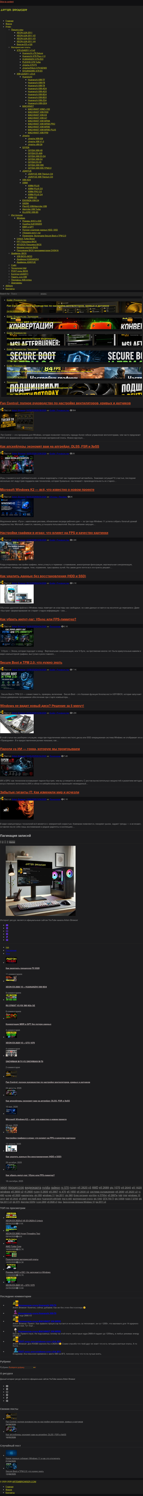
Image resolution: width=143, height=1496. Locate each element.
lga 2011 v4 (101, 1201)
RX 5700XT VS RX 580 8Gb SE (20, 1005)
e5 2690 (119, 1191)
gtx (140, 1198)
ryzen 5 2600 (41, 1191)
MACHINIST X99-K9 (37, 114)
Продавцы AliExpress (21, 279)
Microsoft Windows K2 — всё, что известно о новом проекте (47, 489)
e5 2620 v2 (131, 1191)
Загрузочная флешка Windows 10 (79, 1201)
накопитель (27, 1195)
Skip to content (7, 1)
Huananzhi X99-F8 (36, 82)
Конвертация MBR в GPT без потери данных (28, 1024)
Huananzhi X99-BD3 (37, 97)
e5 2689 (104, 1187)
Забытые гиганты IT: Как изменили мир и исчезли (39, 792)
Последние (11, 950)
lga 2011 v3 (6, 1201)
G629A (25, 203)
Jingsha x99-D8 (35, 144)
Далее (12, 841)
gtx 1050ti (119, 1198)
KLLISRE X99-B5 (30, 212)
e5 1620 (137, 1187)
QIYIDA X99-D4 (35, 159)
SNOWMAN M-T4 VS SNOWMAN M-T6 (24, 1061)
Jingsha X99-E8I (35, 138)
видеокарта (33, 1187)
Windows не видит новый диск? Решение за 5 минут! (42, 705)
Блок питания (81, 1195)
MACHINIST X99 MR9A (39, 120)
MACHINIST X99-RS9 (38, 111)
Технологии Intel (18, 267)
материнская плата (83, 1198)
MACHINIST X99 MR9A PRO (41, 123)
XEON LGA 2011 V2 (26, 35)
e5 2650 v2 (17, 1191)
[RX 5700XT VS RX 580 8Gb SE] (11, 999)
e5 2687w (113, 1195)
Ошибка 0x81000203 (32, 223)
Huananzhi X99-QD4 (37, 103)
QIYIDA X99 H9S (36, 164)
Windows (21, 217)
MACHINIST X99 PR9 (38, 132)
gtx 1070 (115, 1187)
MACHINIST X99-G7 (37, 117)
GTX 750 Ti (108, 1198)
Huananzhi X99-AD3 (37, 91)
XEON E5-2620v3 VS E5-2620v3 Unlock (24, 1220)
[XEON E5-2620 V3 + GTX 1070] (11, 1036)
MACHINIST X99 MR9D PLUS (42, 129)
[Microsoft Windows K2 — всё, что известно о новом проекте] (11, 1113)
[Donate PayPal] (7, 937)
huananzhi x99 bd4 (51, 1198)
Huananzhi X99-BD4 (37, 94)
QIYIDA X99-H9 (35, 150)
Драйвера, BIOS (19, 253)
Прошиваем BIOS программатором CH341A (38, 250)
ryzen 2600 (41, 1201)
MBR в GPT (28, 226)
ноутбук (93, 1195)
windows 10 (134, 1195)
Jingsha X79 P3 (29, 64)
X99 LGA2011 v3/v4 (26, 73)
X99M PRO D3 (35, 191)
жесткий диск (34, 1198)
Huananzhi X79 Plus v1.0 (33, 56)
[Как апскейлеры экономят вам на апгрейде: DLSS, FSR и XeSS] (11, 1094)
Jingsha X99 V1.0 (36, 141)
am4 (2, 1198)
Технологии (32, 316)
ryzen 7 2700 (131, 1198)
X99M (25, 182)
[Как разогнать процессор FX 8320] (11, 962)
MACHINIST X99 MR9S (39, 126)
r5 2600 (28, 1191)
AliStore (9, 285)
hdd (120, 1195)
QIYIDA (25, 147)
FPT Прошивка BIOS (27, 241)
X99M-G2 (32, 197)
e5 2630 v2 (83, 1191)
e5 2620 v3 (84, 1187)
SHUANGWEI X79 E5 (32, 70)
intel (125, 1195)
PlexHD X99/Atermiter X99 (34, 206)
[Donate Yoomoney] (7, 940)
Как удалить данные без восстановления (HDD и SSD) (43, 576)
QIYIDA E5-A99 (35, 153)
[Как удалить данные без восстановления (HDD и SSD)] (11, 1150)
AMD (95, 1187)
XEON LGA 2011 (24, 32)
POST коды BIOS (19, 270)
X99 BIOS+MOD (24, 256)
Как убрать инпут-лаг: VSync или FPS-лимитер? (38, 619)
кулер (8, 1195)
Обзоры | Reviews (58, 496)
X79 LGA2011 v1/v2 (26, 50)
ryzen (73, 1187)
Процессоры (17, 29)
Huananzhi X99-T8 (36, 85)
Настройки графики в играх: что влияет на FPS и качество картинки (54, 532)
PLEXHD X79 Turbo (31, 61)
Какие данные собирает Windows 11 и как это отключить (33, 1458)
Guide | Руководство (16, 299)
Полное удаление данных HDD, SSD (40, 229)
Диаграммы (16, 282)
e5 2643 (14, 1198)
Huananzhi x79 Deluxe (32, 53)
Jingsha (25, 135)
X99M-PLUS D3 (35, 188)
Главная (9, 20)
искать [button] (43, 294)
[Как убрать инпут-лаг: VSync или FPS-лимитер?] (11, 1169)
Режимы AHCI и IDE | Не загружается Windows (28, 1272)
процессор (16, 1187)
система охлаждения (102, 1191)
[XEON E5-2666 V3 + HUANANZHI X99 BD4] (11, 980)
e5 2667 (53, 1191)
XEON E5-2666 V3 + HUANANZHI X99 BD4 (26, 986)
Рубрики (4, 1367)
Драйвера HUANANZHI (28, 259)
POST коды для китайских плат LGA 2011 (39, 1341)
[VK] (7, 928)
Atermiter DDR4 (28, 1201)
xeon (3, 1187)
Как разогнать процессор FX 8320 (23, 968)
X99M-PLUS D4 (35, 194)
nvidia (46, 1187)
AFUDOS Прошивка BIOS (29, 244)
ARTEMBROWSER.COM (24, 1481)
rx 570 (65, 1187)
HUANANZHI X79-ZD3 (32, 58)
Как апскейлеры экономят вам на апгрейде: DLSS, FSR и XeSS (49, 446)
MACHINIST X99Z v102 (39, 109)
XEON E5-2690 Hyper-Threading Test (23, 1233)
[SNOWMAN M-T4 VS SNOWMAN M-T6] (11, 1055)
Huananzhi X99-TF (36, 79)
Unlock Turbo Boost (26, 238)
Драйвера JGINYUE (26, 262)
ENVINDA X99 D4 (30, 200)
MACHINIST (28, 106)
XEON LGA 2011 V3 (26, 38)
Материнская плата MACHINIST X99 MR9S (39, 1321)
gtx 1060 (98, 1198)
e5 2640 (126, 1187)
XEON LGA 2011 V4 (26, 41)
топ (7, 947)
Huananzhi (27, 76)
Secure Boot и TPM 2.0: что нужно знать (31, 662)
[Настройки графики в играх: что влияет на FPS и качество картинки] (11, 1132)
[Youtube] (7, 925)
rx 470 (62, 1191)
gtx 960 (69, 1195)
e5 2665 (23, 1198)
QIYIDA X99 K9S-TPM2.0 (39, 167)
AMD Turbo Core (13, 1246)
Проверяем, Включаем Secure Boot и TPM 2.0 (44, 235)
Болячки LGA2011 (19, 273)
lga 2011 (60, 1195)
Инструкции (17, 214)
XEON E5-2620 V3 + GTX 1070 (20, 1042)
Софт (13, 265)
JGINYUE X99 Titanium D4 (40, 173)
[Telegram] (7, 934)
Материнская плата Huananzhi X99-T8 (37, 1305)
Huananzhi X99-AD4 (37, 88)
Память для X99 (19, 276)
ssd (7, 1198)
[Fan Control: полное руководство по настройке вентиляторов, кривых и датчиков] (11, 1076)
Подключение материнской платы (22, 1259)
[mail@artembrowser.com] (7, 931)
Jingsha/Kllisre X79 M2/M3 (34, 67)
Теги (8, 953)
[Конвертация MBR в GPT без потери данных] (11, 1018)
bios (60, 1201)
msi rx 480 (67, 1198)
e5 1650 (71, 1191)
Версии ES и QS (24, 44)
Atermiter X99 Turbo (31, 209)
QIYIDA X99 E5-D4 (37, 156)
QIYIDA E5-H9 (34, 161)
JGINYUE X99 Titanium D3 (40, 176)
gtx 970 (16, 1201)
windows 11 (49, 1195)
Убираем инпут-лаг (31, 232)
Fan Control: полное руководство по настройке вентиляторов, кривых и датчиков (65, 403)
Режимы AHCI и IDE (31, 220)
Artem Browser (19, 410)
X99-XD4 (26, 179)
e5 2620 (16, 1195)
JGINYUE (27, 170)
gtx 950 (38, 1195)
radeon (55, 1187)
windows (5, 1191)
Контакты (10, 288)
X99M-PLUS (33, 185)
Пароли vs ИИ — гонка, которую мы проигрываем (40, 749)
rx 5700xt (102, 1195)
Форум (9, 23)
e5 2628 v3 (52, 1201)
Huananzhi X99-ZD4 (37, 100)
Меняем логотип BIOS (27, 247)
